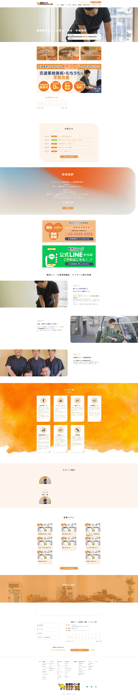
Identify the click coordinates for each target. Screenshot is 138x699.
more (98, 35)
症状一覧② (67, 661)
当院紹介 (44, 661)
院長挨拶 (41, 625)
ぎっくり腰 (59, 675)
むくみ (66, 673)
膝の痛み (66, 665)
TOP (40, 661)
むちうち (58, 668)
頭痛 (58, 663)
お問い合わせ (44, 679)
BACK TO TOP (99, 697)
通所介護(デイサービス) (82, 670)
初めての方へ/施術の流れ (45, 637)
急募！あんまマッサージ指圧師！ (66, 147)
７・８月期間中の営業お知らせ (86, 38)
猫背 (58, 678)
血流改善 (66, 663)
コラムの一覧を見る (69, 568)
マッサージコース (52, 665)
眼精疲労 (58, 665)
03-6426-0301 (85, 2)
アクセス (41, 629)
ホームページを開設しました (65, 151)
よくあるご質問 (45, 674)
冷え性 (66, 675)
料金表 (40, 633)
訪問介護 (80, 668)
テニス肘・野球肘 (68, 670)
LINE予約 (96, 2)
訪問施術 (75, 661)
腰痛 (58, 673)
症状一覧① (59, 661)
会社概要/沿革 (81, 663)
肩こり (58, 670)
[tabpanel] (69, 24)
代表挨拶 (80, 665)
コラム (96, 661)
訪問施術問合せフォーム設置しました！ (67, 143)
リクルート (90, 661)
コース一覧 (51, 661)
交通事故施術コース (52, 668)
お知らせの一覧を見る (69, 156)
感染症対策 (44, 677)
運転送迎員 (90, 669)
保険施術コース (51, 670)
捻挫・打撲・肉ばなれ (68, 668)
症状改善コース (51, 663)
